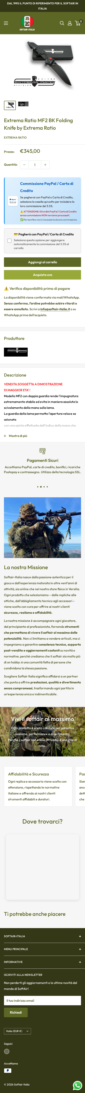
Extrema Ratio (15, 137)
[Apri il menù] (6, 23)
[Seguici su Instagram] (6, 1051)
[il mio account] (70, 23)
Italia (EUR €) (14, 1031)
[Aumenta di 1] (45, 165)
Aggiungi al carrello (42, 262)
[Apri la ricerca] (62, 23)
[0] (77, 23)
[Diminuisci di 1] (24, 165)
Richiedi (16, 1012)
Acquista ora (42, 275)
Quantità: (11, 164)
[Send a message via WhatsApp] (77, 1085)
